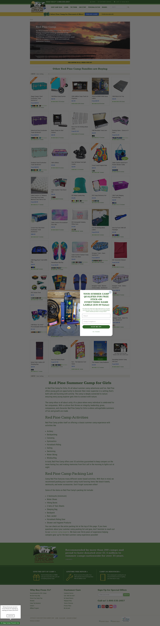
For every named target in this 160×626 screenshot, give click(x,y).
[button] (12, 623)
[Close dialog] (110, 292)
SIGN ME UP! (96, 327)
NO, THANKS (96, 331)
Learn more (10, 615)
